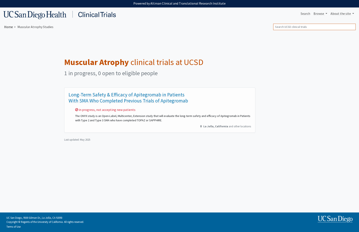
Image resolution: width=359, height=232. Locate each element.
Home (8, 27)
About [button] (341, 13)
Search (305, 13)
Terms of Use (13, 226)
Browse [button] (319, 13)
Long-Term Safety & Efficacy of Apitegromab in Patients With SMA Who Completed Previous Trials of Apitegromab (128, 97)
